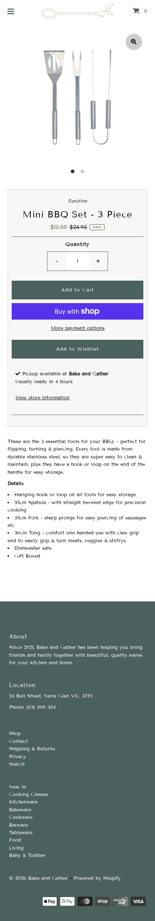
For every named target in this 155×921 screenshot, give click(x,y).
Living (16, 848)
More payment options (78, 328)
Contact (18, 741)
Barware (18, 825)
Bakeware (20, 810)
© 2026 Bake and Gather (38, 878)
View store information (42, 398)
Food (15, 840)
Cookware (20, 817)
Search (16, 764)
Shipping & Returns (32, 749)
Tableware (20, 833)
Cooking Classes (28, 795)
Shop (15, 734)
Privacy (17, 757)
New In (17, 787)
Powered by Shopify (97, 878)
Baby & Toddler (27, 856)
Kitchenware (23, 802)
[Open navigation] (11, 11)
